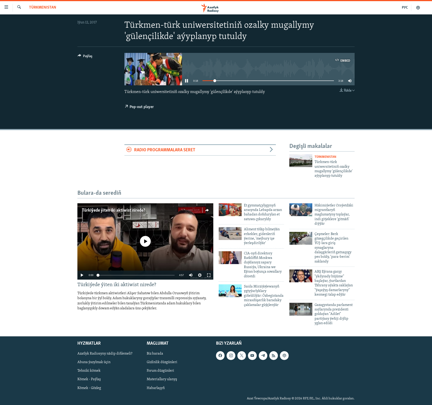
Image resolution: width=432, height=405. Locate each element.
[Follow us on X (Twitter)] (241, 355)
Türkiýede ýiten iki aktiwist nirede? (113, 210)
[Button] (85, 57)
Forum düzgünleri (160, 371)
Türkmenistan (42, 8)
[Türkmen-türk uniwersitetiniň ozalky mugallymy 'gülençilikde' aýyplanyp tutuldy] (300, 160)
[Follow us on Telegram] (263, 355)
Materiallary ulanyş (162, 379)
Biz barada (155, 353)
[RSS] (273, 355)
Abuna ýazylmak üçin (93, 362)
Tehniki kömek (89, 371)
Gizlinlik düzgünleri (162, 362)
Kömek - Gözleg (89, 388)
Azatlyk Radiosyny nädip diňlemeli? (104, 353)
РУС (405, 7)
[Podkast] (418, 8)
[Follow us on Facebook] (220, 355)
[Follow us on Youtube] (252, 355)
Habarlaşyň (156, 388)
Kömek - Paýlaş (89, 379)
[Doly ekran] (208, 275)
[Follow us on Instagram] (231, 355)
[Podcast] (284, 355)
